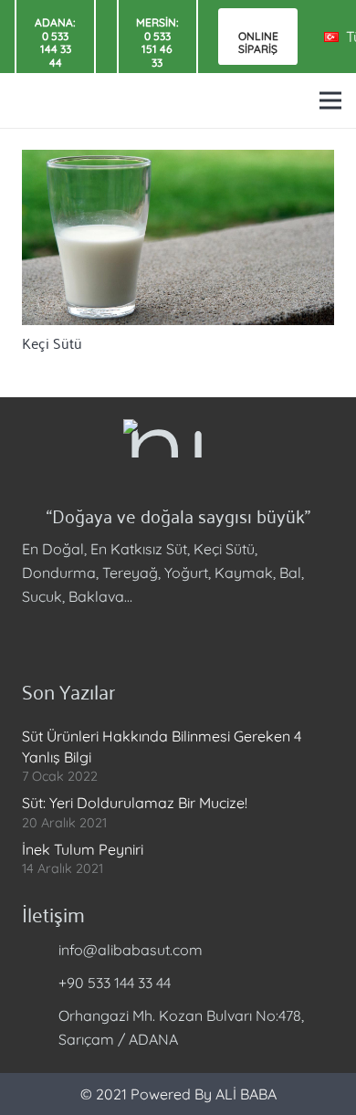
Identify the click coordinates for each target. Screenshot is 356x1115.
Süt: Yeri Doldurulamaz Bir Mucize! (134, 803)
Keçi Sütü (52, 342)
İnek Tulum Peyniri (82, 849)
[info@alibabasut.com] (40, 950)
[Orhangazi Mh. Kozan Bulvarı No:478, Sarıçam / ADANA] (40, 1027)
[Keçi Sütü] (178, 237)
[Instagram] (86, 636)
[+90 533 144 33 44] (40, 982)
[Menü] (330, 100)
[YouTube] (131, 636)
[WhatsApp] (177, 636)
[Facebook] (40, 636)
